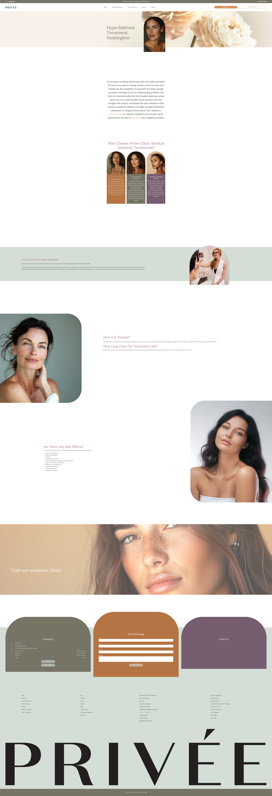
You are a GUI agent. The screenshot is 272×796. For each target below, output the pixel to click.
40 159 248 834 (131, 792)
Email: (100, 643)
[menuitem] (105, 7)
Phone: (100, 649)
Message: (101, 655)
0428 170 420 (262, 1)
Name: (100, 638)
